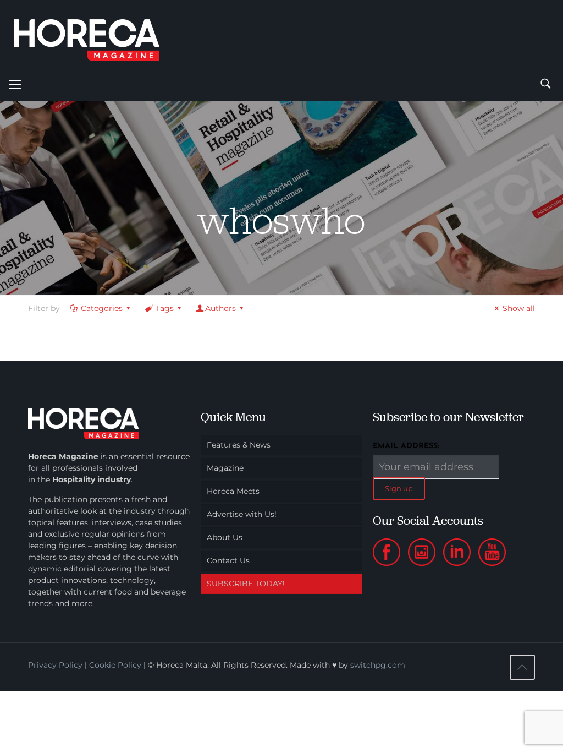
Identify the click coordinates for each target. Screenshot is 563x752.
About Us (224, 537)
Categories (102, 308)
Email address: (406, 446)
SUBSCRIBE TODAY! (246, 583)
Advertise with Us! (242, 514)
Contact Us (228, 560)
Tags (165, 308)
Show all (519, 308)
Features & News (239, 445)
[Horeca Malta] (96, 34)
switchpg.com (377, 665)
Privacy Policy (55, 665)
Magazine (225, 468)
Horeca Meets (233, 491)
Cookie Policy (115, 665)
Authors (220, 308)
